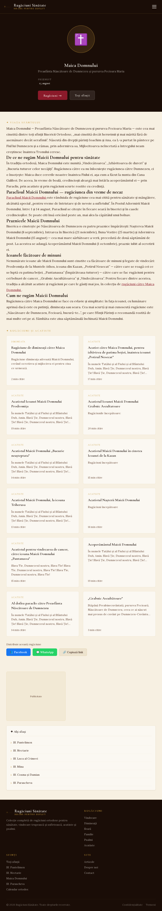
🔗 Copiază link (73, 652)
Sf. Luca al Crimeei (25, 758)
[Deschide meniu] (154, 7)
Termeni (151, 904)
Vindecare (90, 818)
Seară (87, 829)
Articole (89, 862)
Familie (88, 834)
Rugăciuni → (52, 96)
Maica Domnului (16, 878)
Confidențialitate (132, 904)
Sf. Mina (18, 766)
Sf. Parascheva (22, 783)
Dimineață (90, 823)
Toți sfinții (82, 95)
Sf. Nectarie (21, 750)
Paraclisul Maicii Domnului (26, 197)
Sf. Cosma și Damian (26, 774)
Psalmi (88, 840)
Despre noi (91, 867)
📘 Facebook (18, 652)
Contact (89, 873)
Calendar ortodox (17, 889)
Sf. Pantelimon (22, 742)
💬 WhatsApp (45, 652)
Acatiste (89, 845)
